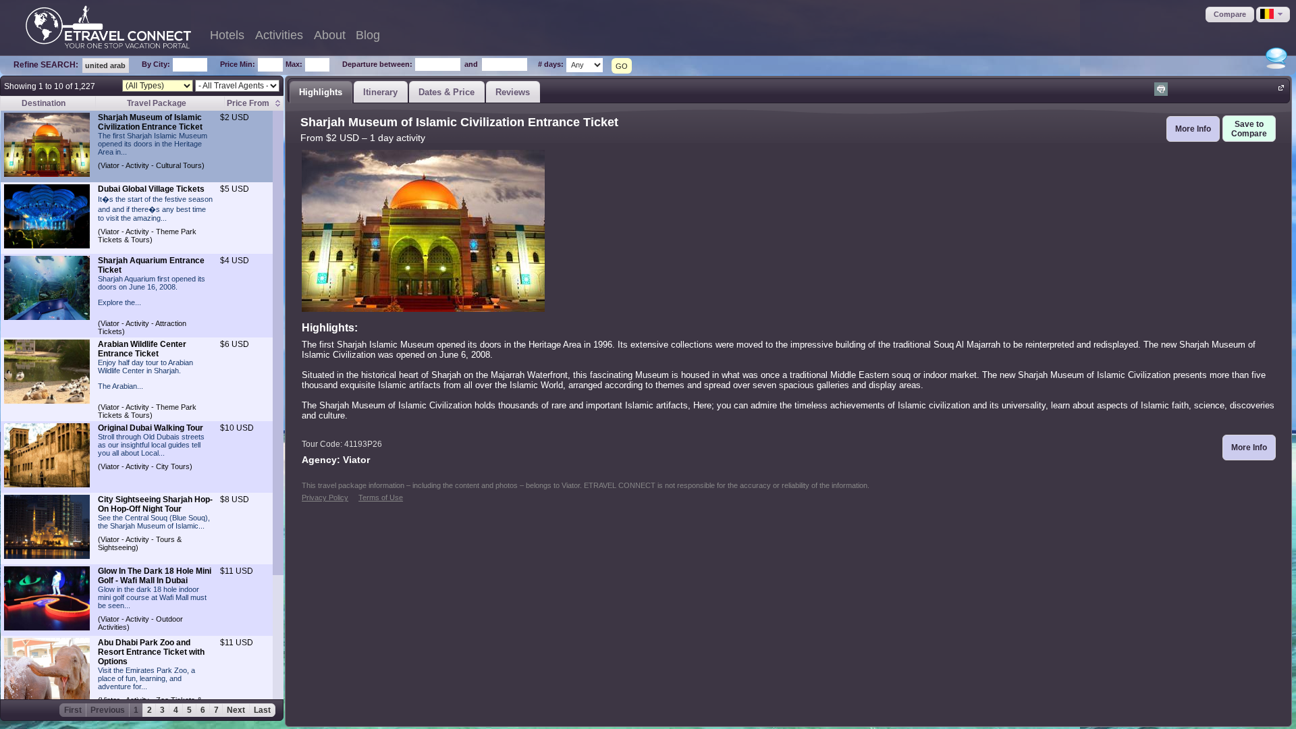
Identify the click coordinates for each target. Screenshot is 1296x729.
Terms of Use (380, 497)
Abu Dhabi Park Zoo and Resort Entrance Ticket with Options (151, 652)
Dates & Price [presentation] (446, 92)
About (330, 35)
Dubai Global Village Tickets (151, 189)
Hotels (227, 35)
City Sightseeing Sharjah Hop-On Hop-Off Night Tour (155, 504)
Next (236, 710)
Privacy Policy (325, 497)
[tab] (321, 92)
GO (622, 66)
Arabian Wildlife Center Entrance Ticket (142, 349)
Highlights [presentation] (320, 92)
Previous (107, 710)
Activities (279, 35)
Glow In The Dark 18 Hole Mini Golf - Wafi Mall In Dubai (154, 575)
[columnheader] (253, 104)
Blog (368, 35)
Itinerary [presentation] (380, 92)
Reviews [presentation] (512, 92)
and (471, 64)
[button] (1230, 14)
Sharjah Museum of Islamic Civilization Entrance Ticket (150, 122)
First (73, 710)
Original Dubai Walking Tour (150, 428)
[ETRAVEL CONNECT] (108, 27)
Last (262, 710)
